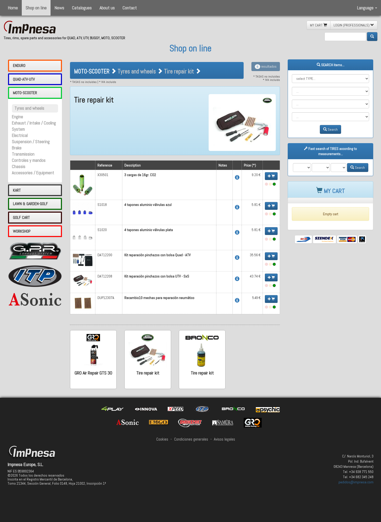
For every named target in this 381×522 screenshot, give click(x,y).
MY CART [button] (316, 25)
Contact (130, 8)
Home (13, 8)
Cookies (162, 439)
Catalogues (82, 8)
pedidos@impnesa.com (355, 482)
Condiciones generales (191, 439)
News (59, 8)
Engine (17, 117)
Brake (17, 148)
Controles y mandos (29, 160)
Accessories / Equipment (33, 173)
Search (332, 129)
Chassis (18, 166)
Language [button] (366, 8)
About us (107, 8)
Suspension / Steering (31, 141)
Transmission (23, 154)
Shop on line (36, 8)
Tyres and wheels (29, 108)
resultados (267, 66)
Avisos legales (224, 439)
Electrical (20, 135)
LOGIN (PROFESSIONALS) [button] (352, 25)
